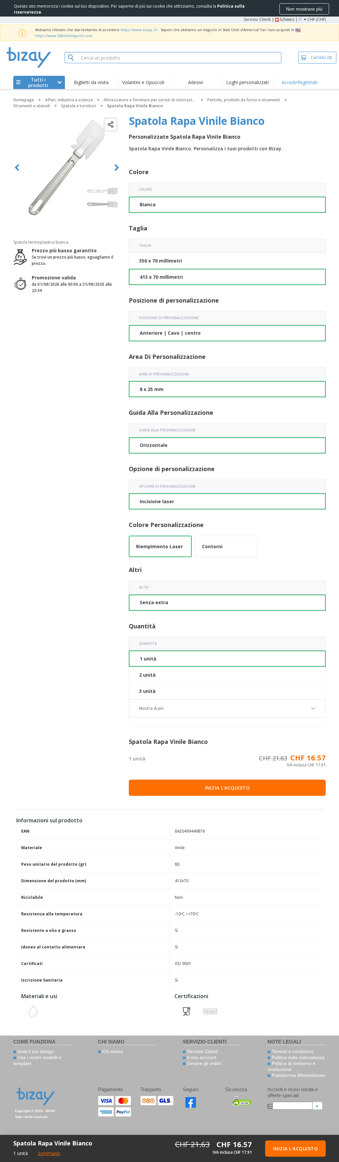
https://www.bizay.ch (139, 29)
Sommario (49, 1153)
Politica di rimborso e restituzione (291, 1066)
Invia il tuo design (35, 1051)
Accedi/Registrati (299, 82)
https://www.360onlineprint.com (63, 35)
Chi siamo (112, 1051)
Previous (17, 167)
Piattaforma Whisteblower (297, 1075)
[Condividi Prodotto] (110, 124)
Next (117, 167)
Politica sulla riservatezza (297, 1057)
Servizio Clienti (257, 19)
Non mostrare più (304, 9)
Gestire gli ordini (203, 1063)
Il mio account (201, 1057)
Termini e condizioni (291, 1051)
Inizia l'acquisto (227, 788)
